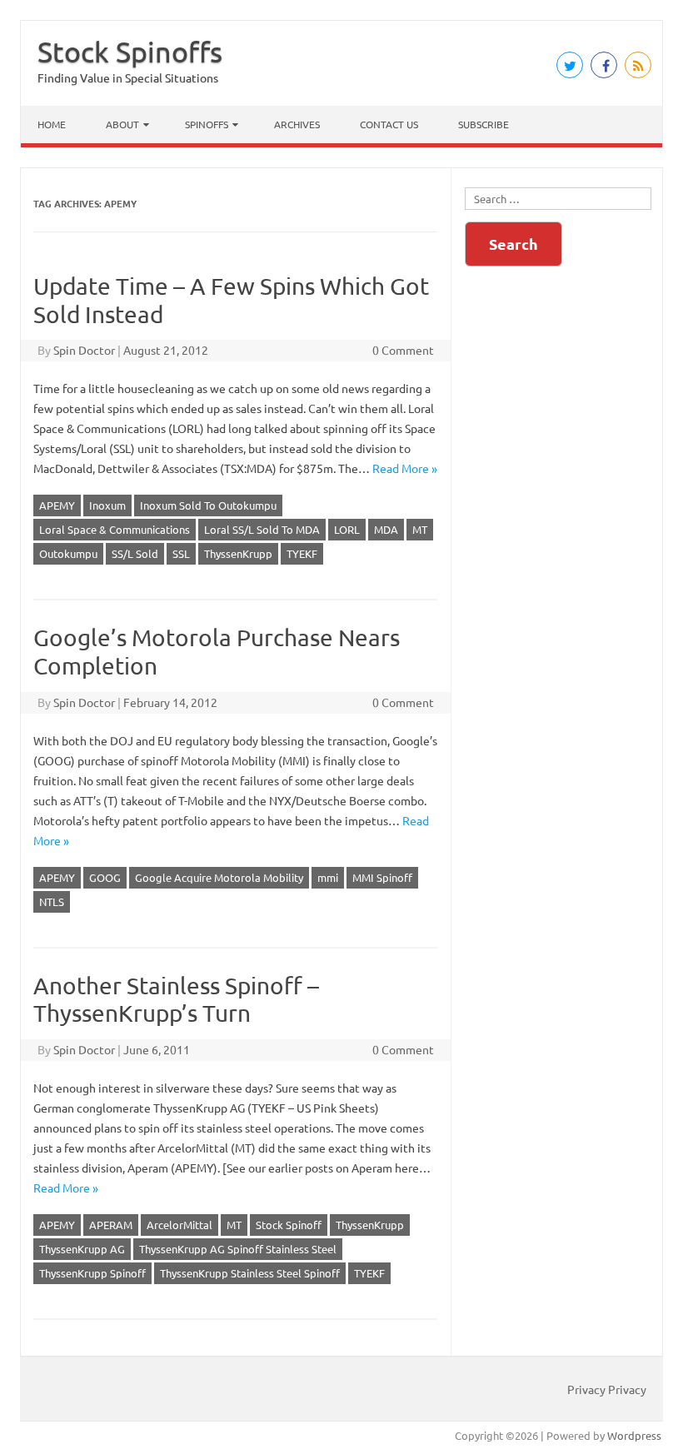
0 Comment (403, 349)
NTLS (51, 901)
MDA (386, 529)
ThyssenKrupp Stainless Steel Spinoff (250, 1273)
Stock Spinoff (289, 1224)
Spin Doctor (84, 349)
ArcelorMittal (179, 1224)
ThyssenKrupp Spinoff (92, 1273)
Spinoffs (206, 124)
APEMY (57, 505)
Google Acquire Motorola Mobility (219, 877)
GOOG (105, 877)
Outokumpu (68, 553)
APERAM (110, 1224)
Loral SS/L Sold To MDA (262, 529)
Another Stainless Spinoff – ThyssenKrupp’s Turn (176, 1000)
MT (419, 529)
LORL (347, 529)
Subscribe (483, 124)
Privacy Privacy (606, 1389)
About (122, 124)
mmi (327, 877)
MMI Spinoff (382, 877)
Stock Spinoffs (129, 51)
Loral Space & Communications (114, 529)
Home (51, 124)
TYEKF (302, 553)
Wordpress (634, 1435)
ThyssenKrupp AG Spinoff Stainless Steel (238, 1249)
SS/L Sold (135, 553)
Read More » (404, 468)
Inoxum (107, 505)
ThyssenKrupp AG (82, 1249)
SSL (181, 553)
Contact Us (389, 124)
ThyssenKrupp (238, 553)
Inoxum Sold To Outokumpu (208, 505)
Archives (297, 124)
